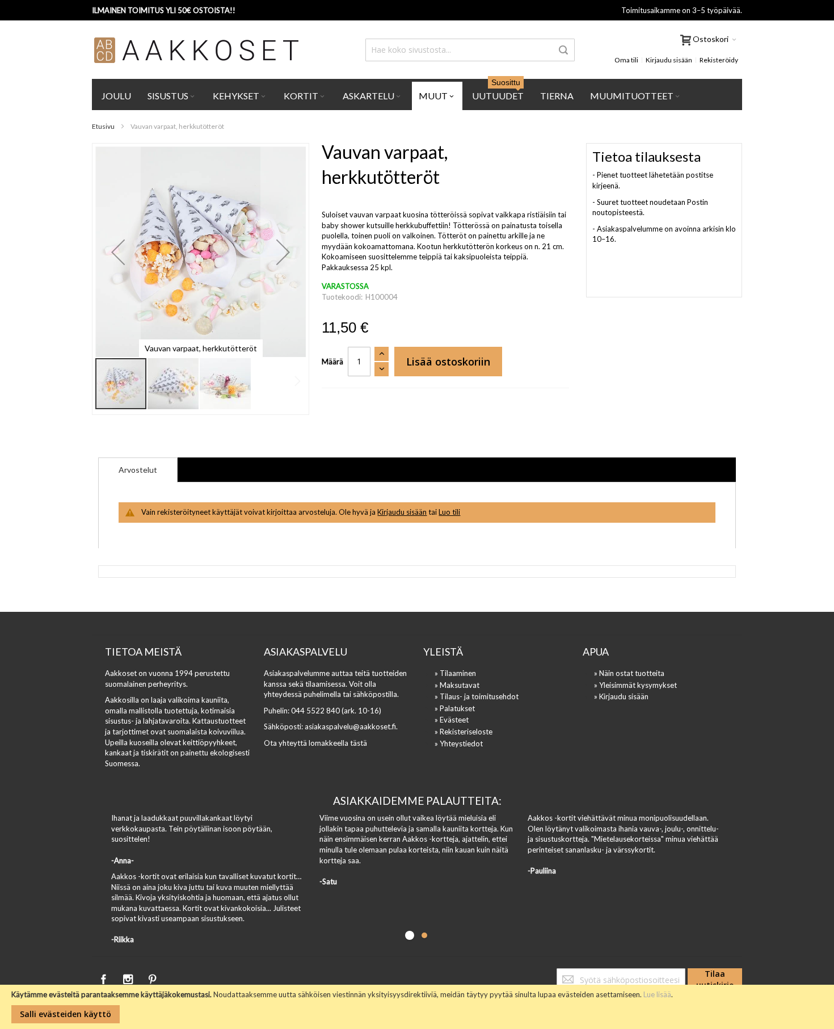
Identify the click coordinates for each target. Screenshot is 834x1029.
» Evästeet (452, 719)
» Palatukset (455, 708)
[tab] (138, 469)
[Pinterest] (152, 977)
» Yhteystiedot (459, 743)
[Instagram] (128, 977)
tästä (358, 742)
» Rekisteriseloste (463, 731)
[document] (417, 1006)
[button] (118, 251)
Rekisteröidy (719, 60)
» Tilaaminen (455, 673)
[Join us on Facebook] (104, 977)
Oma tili (626, 60)
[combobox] (470, 50)
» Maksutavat (457, 685)
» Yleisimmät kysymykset (635, 685)
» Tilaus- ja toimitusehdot (477, 696)
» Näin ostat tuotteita (629, 673)
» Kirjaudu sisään (621, 696)
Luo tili (449, 511)
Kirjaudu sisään (669, 60)
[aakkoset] (197, 50)
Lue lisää (657, 994)
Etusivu (103, 126)
